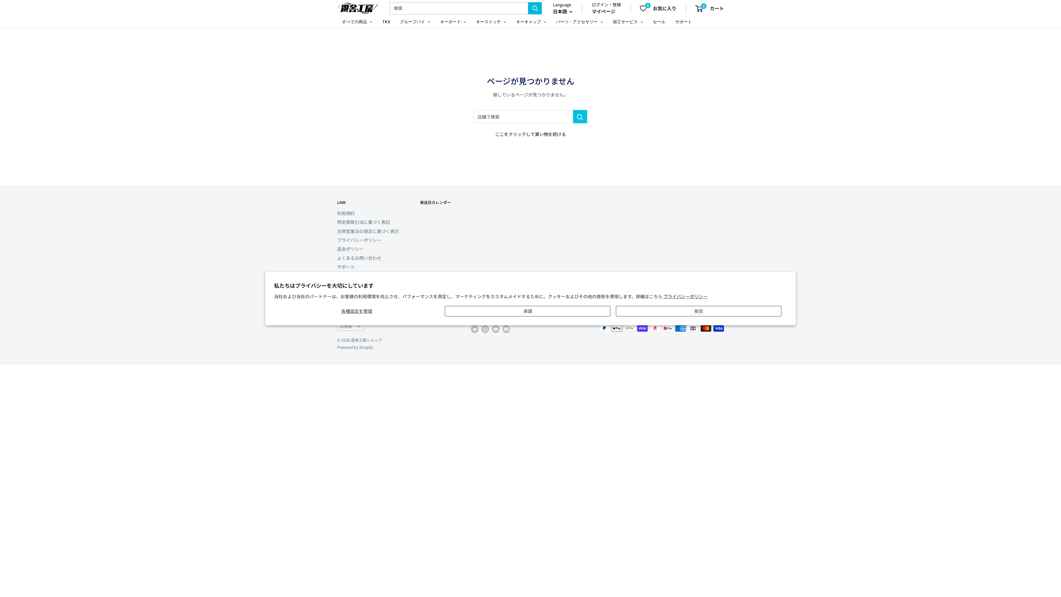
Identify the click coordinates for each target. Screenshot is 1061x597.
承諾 (527, 311)
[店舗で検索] (580, 116)
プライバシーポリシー (685, 296)
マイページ (603, 11)
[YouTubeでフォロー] (496, 329)
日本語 (346, 326)
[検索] (535, 8)
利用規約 (346, 213)
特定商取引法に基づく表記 (363, 222)
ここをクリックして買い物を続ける (530, 134)
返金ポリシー (350, 248)
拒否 (698, 311)
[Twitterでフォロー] (475, 329)
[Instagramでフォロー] (485, 329)
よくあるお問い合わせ (359, 258)
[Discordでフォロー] (506, 329)
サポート (346, 266)
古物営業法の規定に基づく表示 (368, 231)
